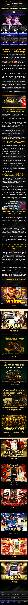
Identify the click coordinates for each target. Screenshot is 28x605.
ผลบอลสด (14, 581)
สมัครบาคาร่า (5, 34)
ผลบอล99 (14, 532)
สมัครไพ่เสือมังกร (14, 34)
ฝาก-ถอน (19, 603)
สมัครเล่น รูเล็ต (23, 34)
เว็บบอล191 (14, 458)
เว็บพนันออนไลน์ (14, 330)
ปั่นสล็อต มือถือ (23, 44)
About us (13, 597)
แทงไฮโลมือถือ (5, 44)
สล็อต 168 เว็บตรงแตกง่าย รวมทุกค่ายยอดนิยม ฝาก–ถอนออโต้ (14, 355)
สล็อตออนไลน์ (14, 434)
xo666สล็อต (14, 556)
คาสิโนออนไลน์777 (14, 483)
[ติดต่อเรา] (25, 601)
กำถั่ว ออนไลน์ (14, 44)
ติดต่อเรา (25, 603)
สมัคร (8, 603)
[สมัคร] (8, 601)
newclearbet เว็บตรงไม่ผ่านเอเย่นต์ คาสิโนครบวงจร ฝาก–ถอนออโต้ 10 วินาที (14, 382)
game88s (14, 305)
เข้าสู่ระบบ (3, 603)
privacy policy (21, 597)
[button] (14, 11)
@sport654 (12, 281)
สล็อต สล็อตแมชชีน (21, 599)
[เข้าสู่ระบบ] (3, 601)
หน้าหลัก (14, 603)
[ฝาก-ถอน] (20, 601)
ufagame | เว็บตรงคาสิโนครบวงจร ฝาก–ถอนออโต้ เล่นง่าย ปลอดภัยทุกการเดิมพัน (14, 408)
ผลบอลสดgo (14, 507)
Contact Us (6, 597)
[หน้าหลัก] (14, 601)
